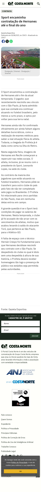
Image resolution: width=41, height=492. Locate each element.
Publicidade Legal (8, 451)
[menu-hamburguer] (3, 3)
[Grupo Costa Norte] (20, 382)
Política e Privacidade (10, 428)
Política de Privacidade (19, 462)
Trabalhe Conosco (8, 447)
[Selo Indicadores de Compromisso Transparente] (20, 397)
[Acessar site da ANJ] (20, 372)
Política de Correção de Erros (13, 437)
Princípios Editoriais (9, 433)
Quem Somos (6, 419)
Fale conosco (6, 415)
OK (20, 471)
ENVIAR (35, 336)
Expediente (5, 424)
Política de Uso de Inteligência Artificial (17, 442)
